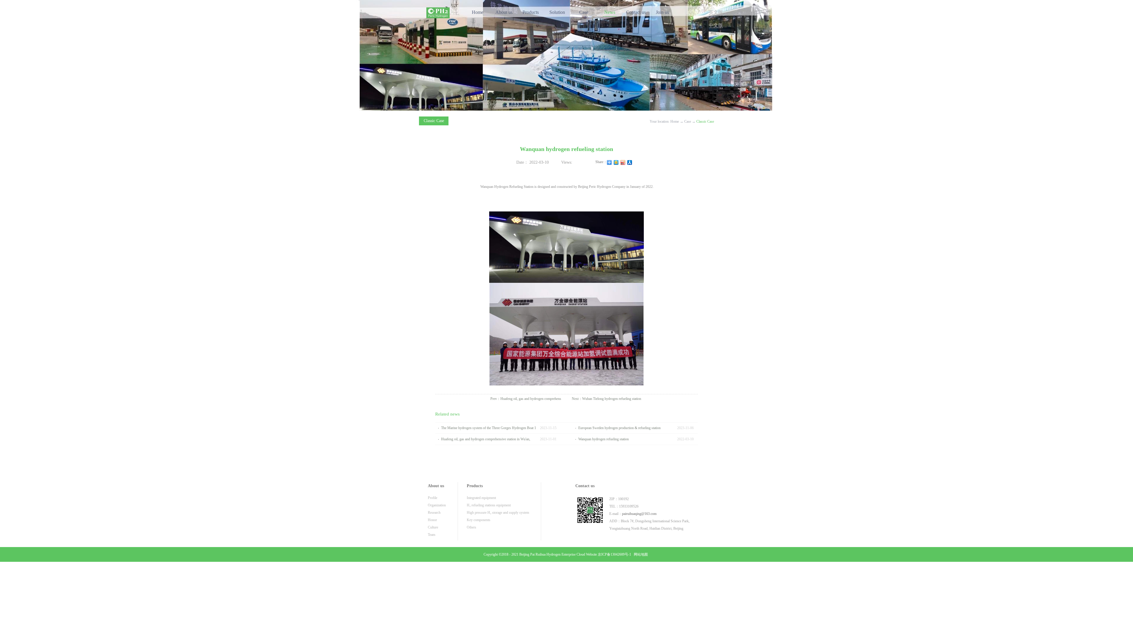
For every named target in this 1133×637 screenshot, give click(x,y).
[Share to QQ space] (616, 162)
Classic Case (705, 121)
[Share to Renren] (629, 162)
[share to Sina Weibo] (623, 162)
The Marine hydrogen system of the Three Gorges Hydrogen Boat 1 (488, 428)
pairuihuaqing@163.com (639, 514)
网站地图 (640, 554)
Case (687, 121)
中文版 (716, 25)
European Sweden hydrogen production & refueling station (619, 428)
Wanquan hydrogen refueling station (603, 439)
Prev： (525, 399)
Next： (606, 399)
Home (477, 12)
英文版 (716, 12)
